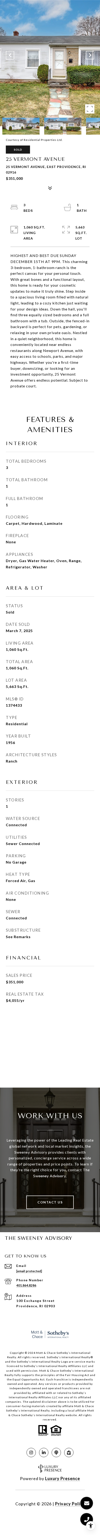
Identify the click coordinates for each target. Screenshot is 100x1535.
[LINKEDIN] (43, 1452)
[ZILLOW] (68, 1452)
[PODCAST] (56, 1452)
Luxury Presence (62, 1478)
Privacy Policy (70, 1503)
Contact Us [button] (50, 1202)
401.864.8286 (26, 1285)
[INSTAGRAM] (31, 1452)
